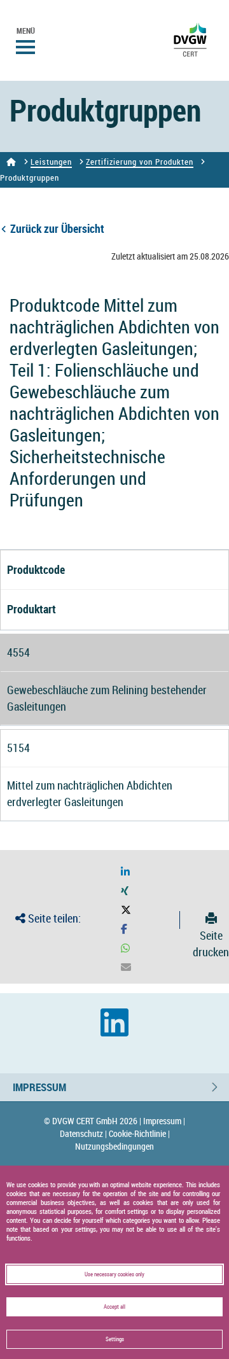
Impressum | (164, 1121)
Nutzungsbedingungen (114, 1146)
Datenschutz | (83, 1133)
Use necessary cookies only (114, 1274)
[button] (125, 872)
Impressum (39, 1087)
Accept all (114, 1307)
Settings (115, 1339)
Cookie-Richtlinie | (139, 1133)
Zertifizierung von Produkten (139, 161)
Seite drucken (211, 943)
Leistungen (51, 161)
